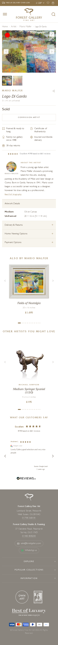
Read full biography (13, 194)
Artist (13, 27)
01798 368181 (29, 518)
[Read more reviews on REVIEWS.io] (26, 479)
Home (5, 27)
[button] (5, 456)
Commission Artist (29, 117)
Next (51, 51)
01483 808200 (29, 536)
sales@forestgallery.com (31, 543)
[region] (29, 456)
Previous (6, 51)
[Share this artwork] (53, 91)
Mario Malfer (25, 27)
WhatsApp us (31, 550)
